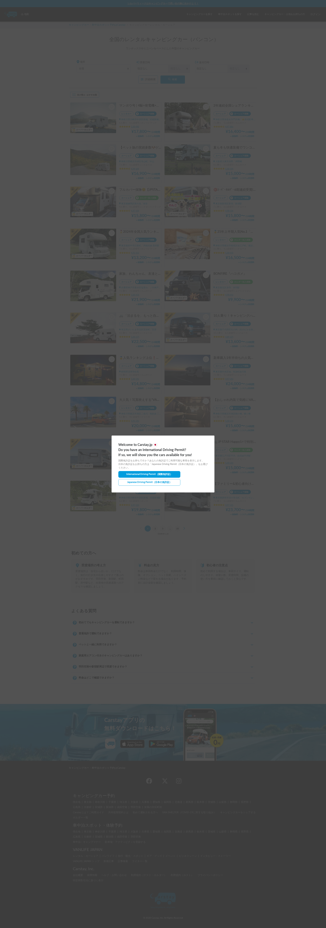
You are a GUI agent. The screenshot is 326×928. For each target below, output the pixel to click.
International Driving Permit (149, 474)
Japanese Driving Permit (149, 482)
